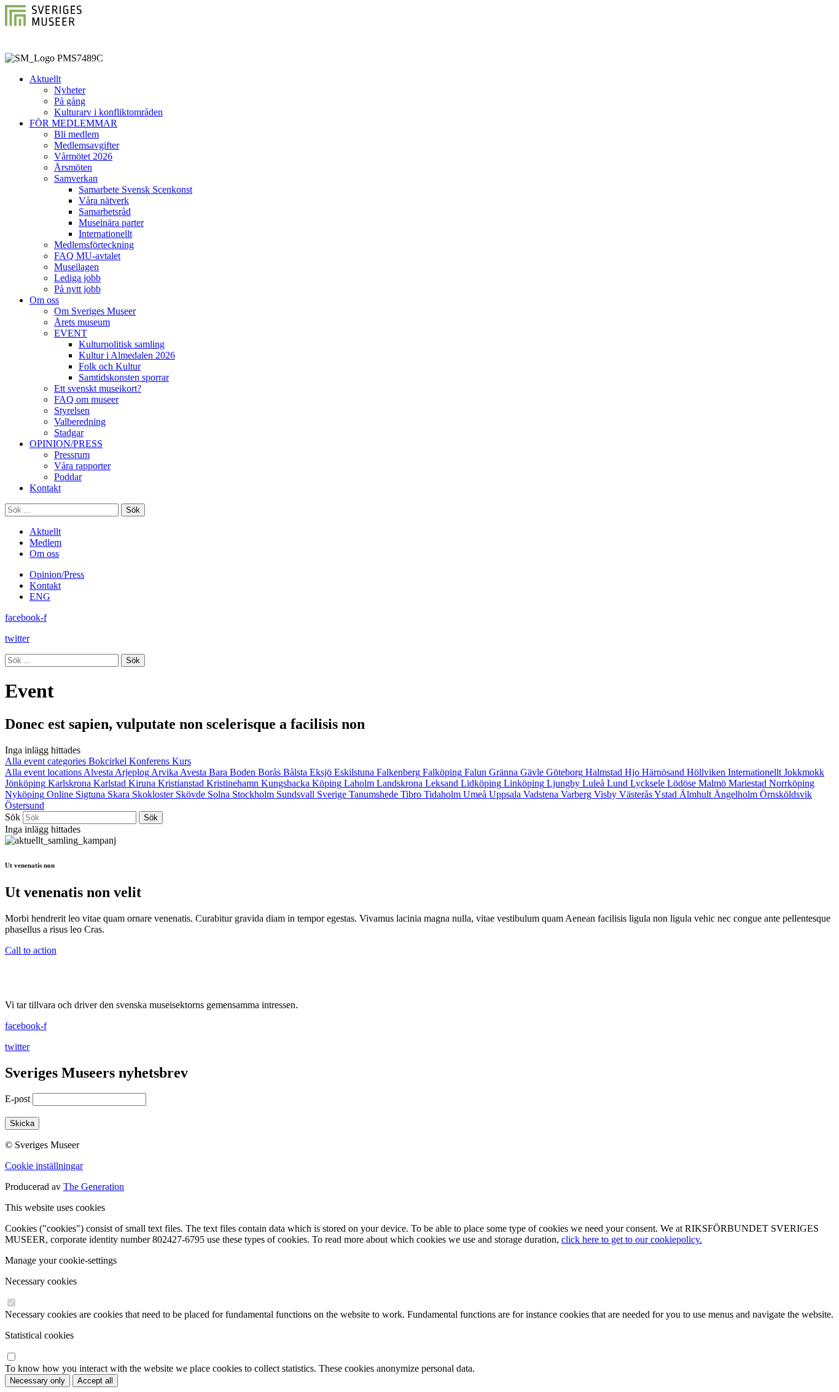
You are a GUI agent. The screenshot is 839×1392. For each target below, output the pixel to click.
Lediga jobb (77, 278)
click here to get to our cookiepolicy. (631, 1239)
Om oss (44, 300)
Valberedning (80, 421)
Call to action (31, 950)
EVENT (70, 333)
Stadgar (69, 432)
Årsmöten (73, 167)
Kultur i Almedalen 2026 (127, 355)
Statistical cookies (39, 1335)
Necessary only (37, 1380)
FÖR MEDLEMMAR (73, 123)
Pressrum (72, 454)
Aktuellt (45, 79)
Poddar (68, 477)
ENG (39, 596)
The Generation (93, 1186)
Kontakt (45, 488)
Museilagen (76, 267)
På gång (69, 101)
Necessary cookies (41, 1281)
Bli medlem (76, 134)
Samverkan (76, 178)
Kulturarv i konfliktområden (108, 112)
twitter (17, 638)
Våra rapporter (82, 466)
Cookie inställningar (44, 1166)
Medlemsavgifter (86, 145)
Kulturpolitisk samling (122, 344)
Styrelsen (72, 410)
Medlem (45, 542)
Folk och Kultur (110, 366)
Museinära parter (111, 222)
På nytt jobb (77, 289)
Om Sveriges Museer (95, 311)
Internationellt (105, 233)
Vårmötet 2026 (83, 156)
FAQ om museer (86, 399)
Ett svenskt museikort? (97, 388)
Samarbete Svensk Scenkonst (135, 189)
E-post (17, 1099)
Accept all (95, 1380)
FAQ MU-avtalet (87, 256)
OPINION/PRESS (66, 443)
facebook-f (26, 617)
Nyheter (69, 90)
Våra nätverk (104, 200)
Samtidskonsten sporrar (124, 377)
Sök (12, 817)
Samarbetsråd (105, 211)
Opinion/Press (56, 574)
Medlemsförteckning (94, 244)
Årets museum (82, 322)
